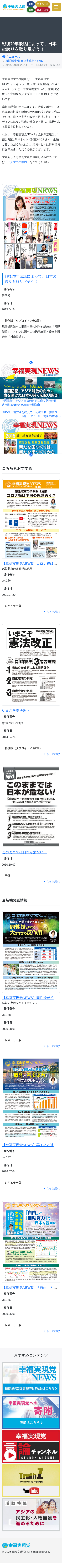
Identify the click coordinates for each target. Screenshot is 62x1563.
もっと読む (53, 611)
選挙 (31, 9)
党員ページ (42, 4)
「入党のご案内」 (19, 162)
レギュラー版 (13, 605)
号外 (7, 875)
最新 (31, 4)
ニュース (14, 56)
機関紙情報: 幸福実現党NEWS (24, 60)
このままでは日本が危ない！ (24, 852)
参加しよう (42, 9)
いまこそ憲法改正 (16, 710)
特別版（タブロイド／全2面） (23, 320)
